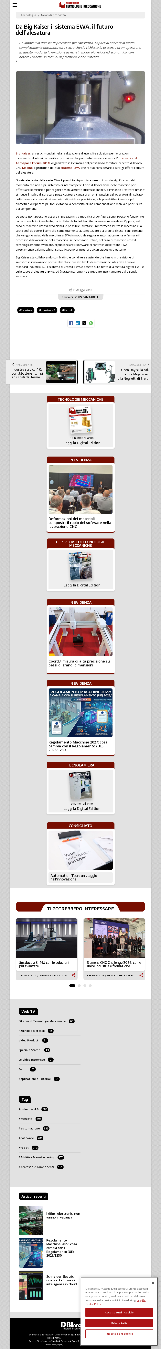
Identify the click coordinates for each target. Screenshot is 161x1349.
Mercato (31, 1119)
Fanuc (26, 1069)
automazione (34, 1128)
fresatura (26, 310)
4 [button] (90, 984)
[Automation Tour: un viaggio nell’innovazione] (80, 850)
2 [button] (79, 984)
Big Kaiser (23, 153)
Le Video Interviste (35, 1059)
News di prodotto (53, 15)
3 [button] (84, 984)
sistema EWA (70, 168)
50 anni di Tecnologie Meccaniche (46, 1021)
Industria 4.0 (47, 310)
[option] (46, 949)
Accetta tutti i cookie (119, 1312)
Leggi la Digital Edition (82, 443)
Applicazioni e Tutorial (38, 1079)
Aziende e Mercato (35, 1031)
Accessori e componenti (42, 1167)
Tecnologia (28, 15)
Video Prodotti (33, 1040)
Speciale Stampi (34, 1050)
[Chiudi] (153, 1283)
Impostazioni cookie (119, 1333)
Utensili (68, 310)
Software (31, 1138)
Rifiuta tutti (119, 1323)
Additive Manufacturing (42, 1157)
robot (29, 1148)
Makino (27, 168)
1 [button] (72, 984)
